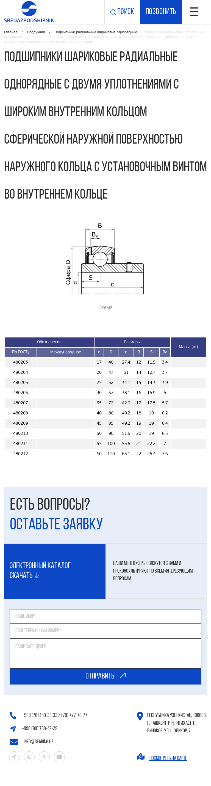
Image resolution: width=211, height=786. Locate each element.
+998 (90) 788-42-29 (39, 729)
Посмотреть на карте (168, 758)
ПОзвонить (161, 12)
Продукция (36, 32)
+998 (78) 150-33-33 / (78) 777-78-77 (54, 715)
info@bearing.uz (39, 742)
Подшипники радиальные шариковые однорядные (96, 32)
